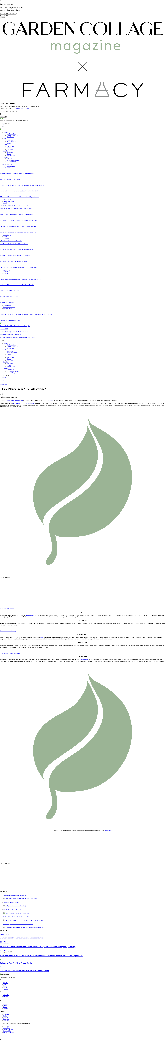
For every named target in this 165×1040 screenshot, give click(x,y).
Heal (4, 138)
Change (5, 157)
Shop (4, 377)
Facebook (6, 1014)
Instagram (6, 1019)
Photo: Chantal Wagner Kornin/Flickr (10, 653)
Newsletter (6, 1020)
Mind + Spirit (10, 140)
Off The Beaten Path (12, 135)
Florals (9, 147)
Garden (5, 1004)
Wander (5, 132)
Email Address (4, 13)
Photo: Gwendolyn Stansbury (8, 631)
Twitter (5, 1016)
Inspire (5, 144)
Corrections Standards (9, 1032)
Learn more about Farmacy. (22, 108)
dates (41, 637)
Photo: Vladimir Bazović (6, 608)
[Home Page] (1, 118)
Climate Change (11, 161)
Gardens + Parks (11, 134)
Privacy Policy (7, 1031)
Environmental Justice (13, 160)
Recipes (9, 154)
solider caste (84, 659)
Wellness (5, 1008)
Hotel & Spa (10, 137)
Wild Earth (10, 149)
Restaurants (10, 152)
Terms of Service (8, 1029)
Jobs (4, 998)
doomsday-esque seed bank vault (13, 400)
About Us (6, 995)
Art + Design (10, 146)
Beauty (9, 143)
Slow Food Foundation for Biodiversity (23, 403)
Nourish (5, 151)
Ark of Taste (49, 400)
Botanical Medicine (12, 141)
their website (108, 830)
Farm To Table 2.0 (12, 155)
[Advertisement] (82, 590)
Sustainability (10, 158)
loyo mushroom (30, 615)
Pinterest (5, 1017)
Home (5, 1007)
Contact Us (6, 996)
